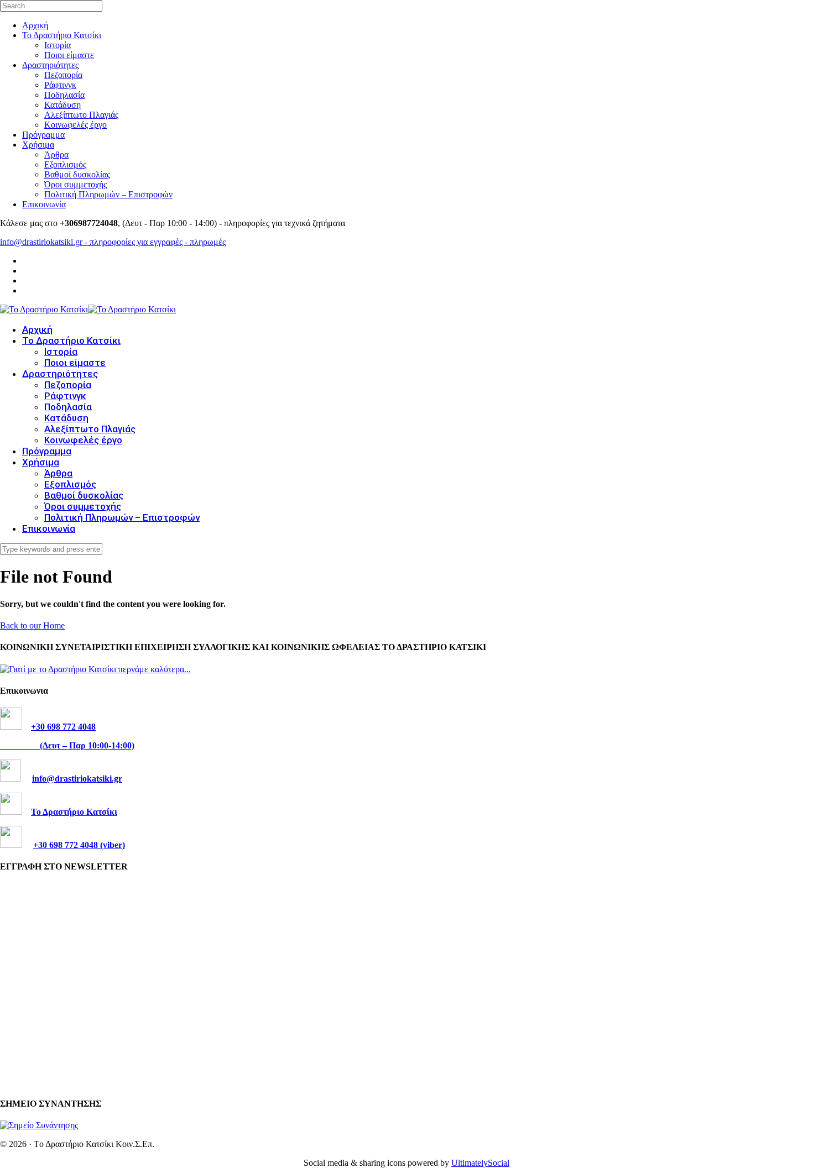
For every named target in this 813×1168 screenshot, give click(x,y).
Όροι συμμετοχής (75, 184)
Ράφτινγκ (60, 85)
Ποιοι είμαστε (69, 55)
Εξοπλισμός (65, 164)
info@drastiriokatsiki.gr (77, 778)
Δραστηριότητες (50, 65)
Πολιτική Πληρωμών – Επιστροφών (108, 194)
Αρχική (35, 25)
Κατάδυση (62, 104)
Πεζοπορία (63, 75)
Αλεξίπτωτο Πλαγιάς (81, 114)
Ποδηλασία (64, 94)
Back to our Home (32, 625)
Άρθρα (56, 154)
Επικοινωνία (44, 204)
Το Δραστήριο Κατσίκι (61, 35)
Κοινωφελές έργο (75, 124)
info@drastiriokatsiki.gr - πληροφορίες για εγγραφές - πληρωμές (113, 242)
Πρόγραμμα (43, 134)
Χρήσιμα (38, 144)
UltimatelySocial (480, 1162)
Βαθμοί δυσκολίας (77, 174)
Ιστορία (57, 45)
